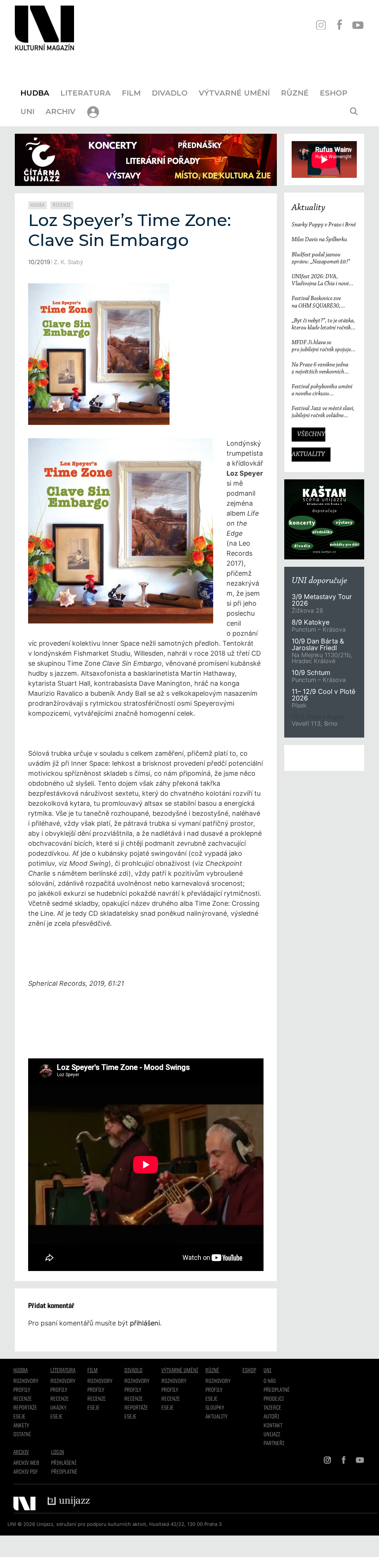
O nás (270, 1381)
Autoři (271, 1417)
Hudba (34, 93)
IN (320, 25)
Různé (295, 93)
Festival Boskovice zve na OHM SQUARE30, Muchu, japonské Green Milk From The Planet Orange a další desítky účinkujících (324, 302)
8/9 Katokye (310, 622)
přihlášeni (145, 1323)
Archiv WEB (26, 1463)
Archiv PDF (25, 1472)
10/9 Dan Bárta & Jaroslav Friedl (318, 644)
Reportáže (25, 1408)
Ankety (21, 1426)
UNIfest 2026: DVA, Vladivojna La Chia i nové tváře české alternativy (320, 280)
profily (58, 1390)
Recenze (62, 205)
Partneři (274, 1444)
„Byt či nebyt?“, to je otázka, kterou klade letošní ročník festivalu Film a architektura (324, 325)
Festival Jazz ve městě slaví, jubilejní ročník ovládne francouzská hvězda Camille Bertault (323, 412)
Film (131, 93)
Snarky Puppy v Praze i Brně (324, 225)
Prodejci (274, 1399)
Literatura (85, 93)
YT (357, 25)
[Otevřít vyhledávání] (353, 111)
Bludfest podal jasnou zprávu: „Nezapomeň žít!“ (321, 258)
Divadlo (170, 93)
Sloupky (214, 1408)
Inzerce (272, 1408)
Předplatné (277, 1390)
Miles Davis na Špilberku (319, 240)
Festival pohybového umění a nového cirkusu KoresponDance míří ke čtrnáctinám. (322, 390)
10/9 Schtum (311, 672)
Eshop (333, 93)
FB (339, 25)
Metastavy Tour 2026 (322, 600)
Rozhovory (25, 1381)
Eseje (19, 1417)
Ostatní (22, 1435)
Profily (21, 1390)
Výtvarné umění (234, 93)
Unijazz (272, 1435)
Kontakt (273, 1426)
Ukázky (58, 1408)
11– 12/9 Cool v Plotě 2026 (323, 695)
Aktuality (308, 208)
